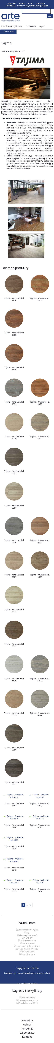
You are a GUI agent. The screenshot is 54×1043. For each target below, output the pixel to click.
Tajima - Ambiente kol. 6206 (14, 506)
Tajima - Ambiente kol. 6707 (40, 804)
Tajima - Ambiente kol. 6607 (14, 575)
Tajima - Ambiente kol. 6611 (14, 610)
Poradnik (27, 1028)
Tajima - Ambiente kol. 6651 (14, 783)
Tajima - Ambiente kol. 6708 (14, 826)
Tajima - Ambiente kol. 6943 (14, 868)
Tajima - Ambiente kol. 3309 (14, 368)
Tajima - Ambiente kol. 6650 (14, 748)
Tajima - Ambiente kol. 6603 (40, 541)
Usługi (27, 1024)
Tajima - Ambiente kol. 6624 (40, 714)
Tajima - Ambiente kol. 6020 (40, 437)
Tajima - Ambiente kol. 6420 (14, 541)
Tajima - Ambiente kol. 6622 (40, 679)
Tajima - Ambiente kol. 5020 (14, 437)
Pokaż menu (9, 31)
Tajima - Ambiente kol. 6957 (14, 890)
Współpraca (27, 1032)
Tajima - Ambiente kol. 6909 (14, 847)
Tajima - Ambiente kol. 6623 (14, 714)
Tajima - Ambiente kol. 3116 (14, 299)
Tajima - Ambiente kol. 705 (40, 890)
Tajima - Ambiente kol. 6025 (14, 472)
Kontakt (12, 3)
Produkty (27, 1020)
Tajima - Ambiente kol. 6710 (40, 826)
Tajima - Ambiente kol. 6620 (14, 679)
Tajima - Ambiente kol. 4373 (40, 402)
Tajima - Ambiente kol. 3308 (14, 333)
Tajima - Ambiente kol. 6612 (14, 645)
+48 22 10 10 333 (22, 6)
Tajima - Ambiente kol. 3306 (40, 299)
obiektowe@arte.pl (38, 6)
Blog (30, 3)
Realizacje (40, 3)
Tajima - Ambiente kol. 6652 (14, 804)
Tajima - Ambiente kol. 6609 (40, 575)
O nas (22, 3)
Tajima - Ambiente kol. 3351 (14, 402)
